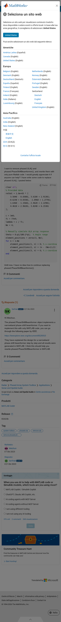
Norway (35, 75)
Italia (5, 99)
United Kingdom (39, 107)
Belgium (6, 71)
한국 (5, 146)
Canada (6, 56)
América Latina (9, 52)
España (6, 83)
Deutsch (38, 95)
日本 (5, 142)
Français (38, 103)
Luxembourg (8, 103)
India (5, 122)
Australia (7, 118)
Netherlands (37, 71)
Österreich (36, 79)
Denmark (7, 75)
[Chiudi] (57, 6)
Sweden (35, 87)
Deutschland (8, 79)
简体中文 (10, 134)
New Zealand (9, 126)
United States (9, 60)
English (37, 99)
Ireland (6, 95)
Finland (6, 87)
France (6, 91)
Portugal (36, 83)
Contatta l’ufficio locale (30, 155)
